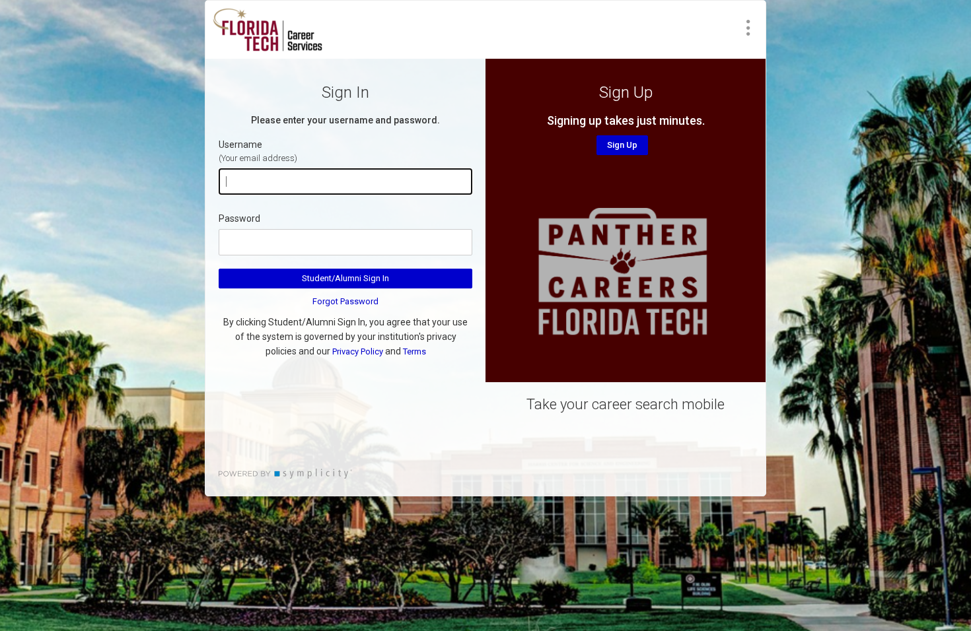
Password (239, 218)
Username (240, 144)
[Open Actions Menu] (748, 27)
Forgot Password (345, 301)
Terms (414, 351)
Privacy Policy (357, 351)
